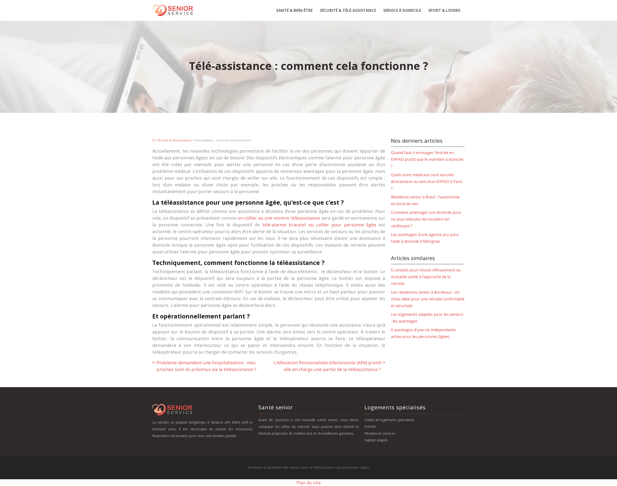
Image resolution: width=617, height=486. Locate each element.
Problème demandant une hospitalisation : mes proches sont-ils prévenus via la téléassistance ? (206, 366)
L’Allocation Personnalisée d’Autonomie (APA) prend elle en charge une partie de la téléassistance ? (327, 366)
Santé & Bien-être (294, 10)
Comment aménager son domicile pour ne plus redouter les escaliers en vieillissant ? (426, 219)
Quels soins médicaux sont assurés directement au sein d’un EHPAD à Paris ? (426, 181)
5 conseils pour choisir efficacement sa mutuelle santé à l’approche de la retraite (425, 276)
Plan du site (308, 483)
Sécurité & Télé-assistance (348, 10)
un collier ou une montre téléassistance (279, 218)
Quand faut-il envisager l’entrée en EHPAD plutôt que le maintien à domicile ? (427, 159)
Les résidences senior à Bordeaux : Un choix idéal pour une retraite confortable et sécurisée (427, 299)
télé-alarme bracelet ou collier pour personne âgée (319, 225)
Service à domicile (402, 10)
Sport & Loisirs (444, 10)
